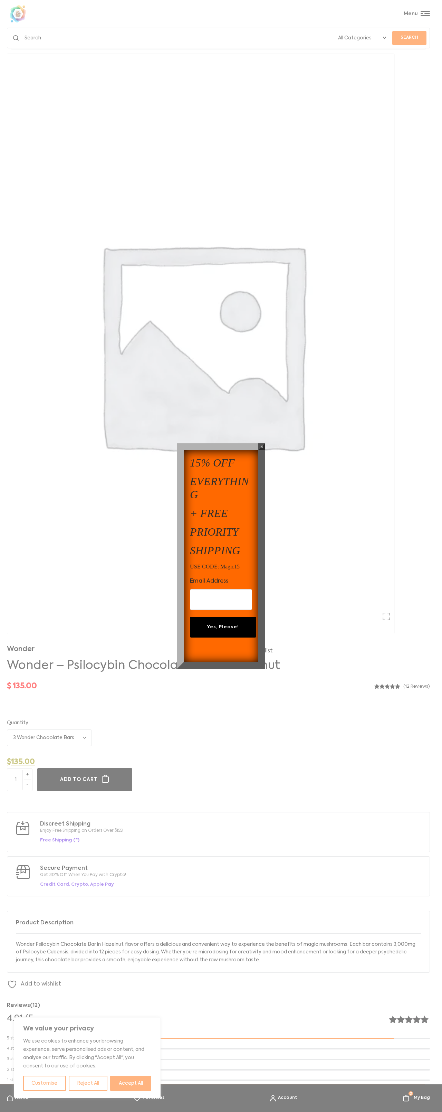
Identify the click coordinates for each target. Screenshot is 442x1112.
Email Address (209, 581)
